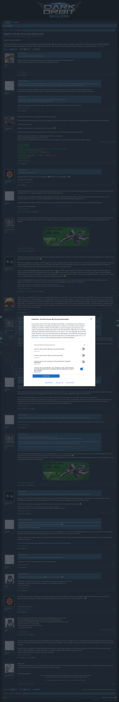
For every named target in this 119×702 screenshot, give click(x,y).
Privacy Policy (70, 382)
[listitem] (59, 345)
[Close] (91, 319)
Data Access (59, 382)
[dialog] (59, 351)
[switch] (82, 349)
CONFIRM (46, 376)
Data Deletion (49, 382)
